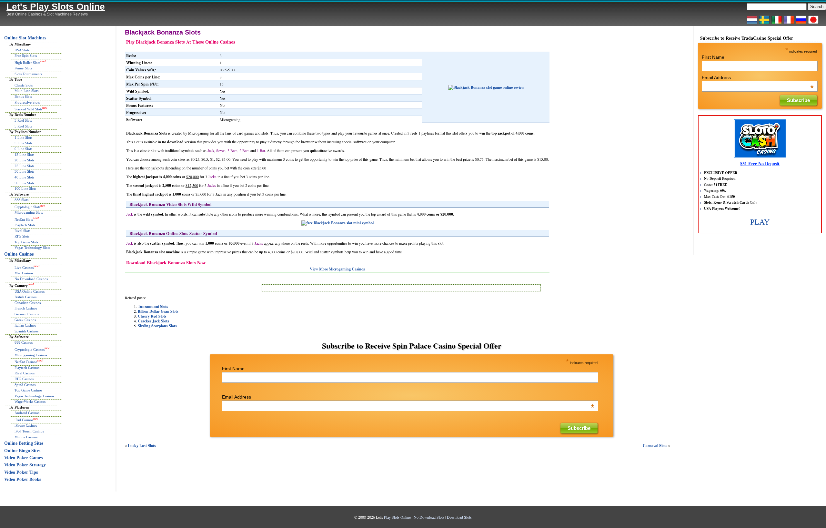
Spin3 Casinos (25, 385)
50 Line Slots (24, 183)
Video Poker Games (23, 457)
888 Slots (21, 200)
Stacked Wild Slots (28, 109)
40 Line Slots (24, 177)
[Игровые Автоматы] (801, 23)
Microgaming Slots (29, 212)
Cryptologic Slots (27, 207)
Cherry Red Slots (152, 316)
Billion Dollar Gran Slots (158, 311)
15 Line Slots (24, 155)
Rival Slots (22, 231)
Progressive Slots (27, 102)
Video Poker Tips (21, 472)
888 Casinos (24, 342)
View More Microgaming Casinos (337, 269)
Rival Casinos (25, 373)
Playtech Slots (25, 225)
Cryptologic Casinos (30, 349)
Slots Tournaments (28, 74)
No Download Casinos (31, 279)
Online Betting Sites (23, 443)
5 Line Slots (23, 143)
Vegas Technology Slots (32, 247)
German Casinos (27, 314)
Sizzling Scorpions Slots (157, 326)
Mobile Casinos (26, 437)
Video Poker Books (22, 479)
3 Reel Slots (23, 120)
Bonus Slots (23, 96)
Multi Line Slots (26, 91)
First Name (233, 368)
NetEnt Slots (24, 219)
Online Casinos (19, 254)
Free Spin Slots (26, 55)
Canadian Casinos (28, 303)
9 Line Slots (23, 149)
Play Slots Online (397, 517)
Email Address (408, 397)
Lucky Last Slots (142, 445)
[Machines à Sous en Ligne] (789, 23)
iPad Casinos (24, 420)
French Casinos (26, 308)
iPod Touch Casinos (29, 431)
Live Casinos (24, 267)
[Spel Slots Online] (764, 23)
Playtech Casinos (27, 368)
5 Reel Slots (23, 126)
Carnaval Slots (655, 445)
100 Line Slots (25, 188)
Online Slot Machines (25, 38)
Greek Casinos (25, 320)
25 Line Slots (24, 166)
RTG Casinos (24, 379)
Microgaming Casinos (31, 355)
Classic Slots (24, 85)
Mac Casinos (24, 273)
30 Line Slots (24, 171)
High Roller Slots (27, 62)
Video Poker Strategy (25, 464)
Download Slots (459, 517)
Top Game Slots (26, 242)
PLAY (760, 222)
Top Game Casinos (28, 390)
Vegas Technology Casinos (34, 396)
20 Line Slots (24, 160)
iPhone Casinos (26, 425)
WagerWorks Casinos (30, 401)
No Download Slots (429, 517)
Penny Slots (23, 68)
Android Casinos (27, 413)
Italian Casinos (25, 325)
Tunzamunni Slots (153, 306)
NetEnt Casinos (26, 362)
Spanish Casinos (26, 331)
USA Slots (22, 50)
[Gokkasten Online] (752, 23)
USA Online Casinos (30, 291)
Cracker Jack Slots (153, 321)
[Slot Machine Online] (776, 23)
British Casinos (25, 297)
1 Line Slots (23, 137)
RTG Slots (22, 236)
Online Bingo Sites (22, 450)
